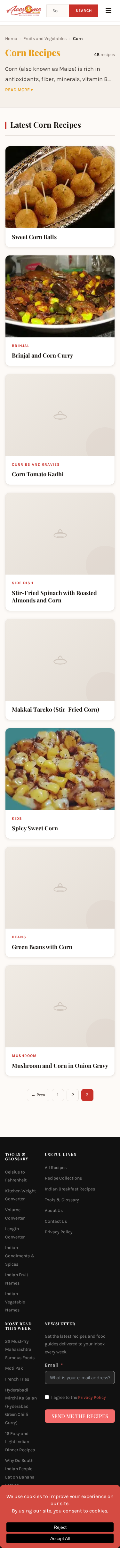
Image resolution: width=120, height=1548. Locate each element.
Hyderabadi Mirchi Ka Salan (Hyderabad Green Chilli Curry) (21, 1406)
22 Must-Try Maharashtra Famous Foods (20, 1349)
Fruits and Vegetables (45, 38)
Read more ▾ (19, 90)
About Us (54, 1210)
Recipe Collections (63, 1178)
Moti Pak (14, 1368)
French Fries (17, 1379)
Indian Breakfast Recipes (70, 1189)
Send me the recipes (80, 1416)
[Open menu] (108, 10)
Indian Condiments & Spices (20, 1256)
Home (11, 38)
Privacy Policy (59, 1232)
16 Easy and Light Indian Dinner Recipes (20, 1442)
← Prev (38, 1095)
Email (52, 1365)
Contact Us (56, 1221)
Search (84, 10)
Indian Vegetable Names (15, 1302)
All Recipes (56, 1167)
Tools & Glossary (62, 1200)
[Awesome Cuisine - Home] (24, 10)
